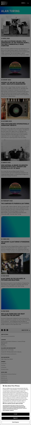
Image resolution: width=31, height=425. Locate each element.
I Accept (15, 414)
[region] (15, 404)
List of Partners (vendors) (8, 410)
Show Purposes (15, 422)
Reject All (15, 418)
